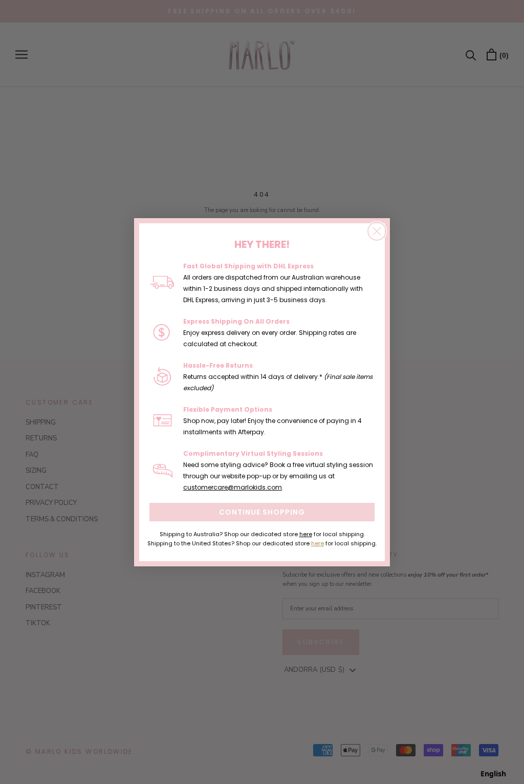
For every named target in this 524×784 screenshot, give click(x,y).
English (493, 773)
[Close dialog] (377, 231)
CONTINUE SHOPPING (262, 512)
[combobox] (493, 774)
